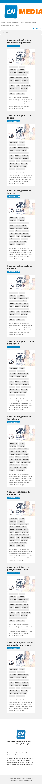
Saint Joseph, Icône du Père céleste (18, 493)
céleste (22, 67)
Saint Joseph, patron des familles (20, 192)
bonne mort (14, 67)
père (18, 85)
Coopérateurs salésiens (22, 760)
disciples (13, 72)
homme (12, 77)
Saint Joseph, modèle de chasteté (19, 267)
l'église (17, 80)
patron (12, 85)
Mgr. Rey (18, 83)
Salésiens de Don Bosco (15, 758)
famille (12, 75)
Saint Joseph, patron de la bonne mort (20, 342)
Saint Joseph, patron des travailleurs (20, 417)
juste (11, 80)
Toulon (12, 93)
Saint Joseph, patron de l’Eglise (19, 116)
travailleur (20, 93)
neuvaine (26, 83)
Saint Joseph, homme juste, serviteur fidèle (18, 568)
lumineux (25, 80)
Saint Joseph (14, 91)
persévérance (25, 85)
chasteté (13, 69)
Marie (11, 83)
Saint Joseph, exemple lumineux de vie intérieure (20, 643)
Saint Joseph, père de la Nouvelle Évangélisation (19, 41)
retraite (24, 88)
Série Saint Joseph (14, 46)
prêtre (12, 88)
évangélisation (23, 72)
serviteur (23, 91)
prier (17, 88)
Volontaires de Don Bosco (15, 763)
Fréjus (24, 75)
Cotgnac (21, 69)
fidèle (18, 75)
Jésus (26, 77)
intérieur (19, 77)
